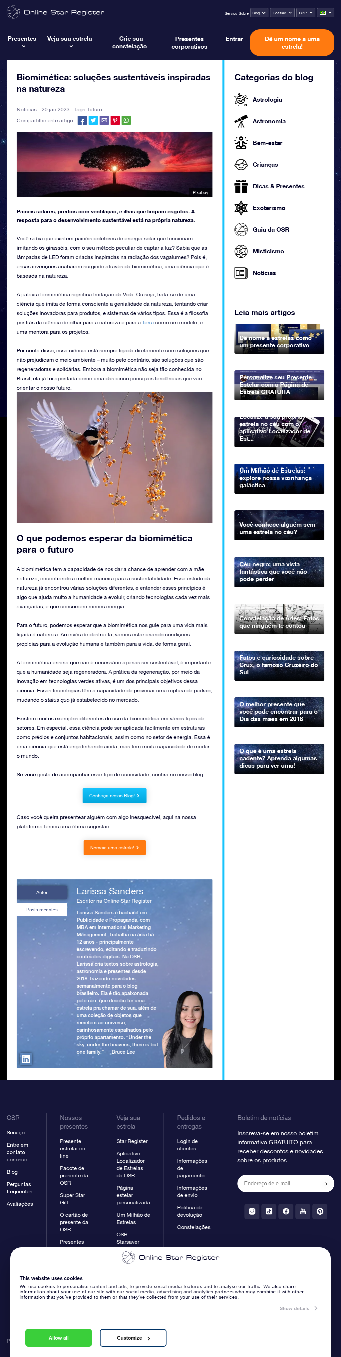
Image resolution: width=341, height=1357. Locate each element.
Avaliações (20, 1204)
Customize (129, 1338)
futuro (95, 109)
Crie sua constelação (129, 42)
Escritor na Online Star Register (114, 901)
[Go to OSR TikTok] (268, 1211)
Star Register (132, 1141)
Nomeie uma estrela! (112, 847)
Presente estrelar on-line (73, 1148)
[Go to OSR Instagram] (251, 1211)
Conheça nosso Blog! (112, 795)
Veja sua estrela (69, 38)
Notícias (27, 109)
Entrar (234, 38)
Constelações (193, 1227)
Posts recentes (42, 909)
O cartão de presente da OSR (74, 1222)
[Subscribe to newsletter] (326, 1184)
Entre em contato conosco (17, 1152)
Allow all (59, 1338)
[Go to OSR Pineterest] (319, 1211)
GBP (303, 13)
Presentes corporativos (189, 42)
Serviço (231, 13)
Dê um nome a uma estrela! (292, 42)
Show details (294, 1308)
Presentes (22, 38)
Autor (42, 892)
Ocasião (279, 13)
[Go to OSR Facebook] (285, 1211)
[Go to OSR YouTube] (302, 1211)
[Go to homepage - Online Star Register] (55, 12)
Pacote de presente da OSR (74, 1175)
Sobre (244, 13)
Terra (147, 322)
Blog (256, 13)
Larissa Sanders (110, 891)
